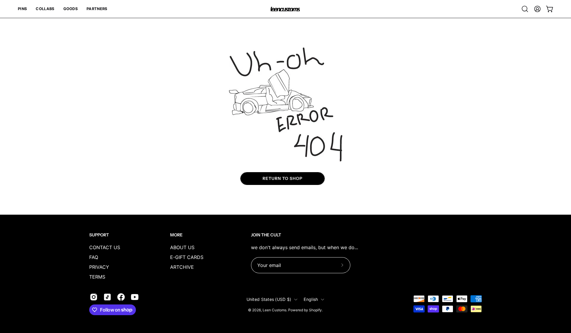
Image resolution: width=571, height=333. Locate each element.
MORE (176, 235)
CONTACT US (104, 247)
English (311, 299)
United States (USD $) (269, 299)
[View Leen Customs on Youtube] (134, 297)
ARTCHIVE (182, 267)
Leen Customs (274, 310)
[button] (22, 9)
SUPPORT (99, 235)
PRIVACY (99, 267)
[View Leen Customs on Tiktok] (107, 297)
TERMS (97, 277)
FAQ (93, 257)
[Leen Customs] (285, 9)
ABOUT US (182, 247)
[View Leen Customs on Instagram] (93, 297)
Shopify (315, 310)
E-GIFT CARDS (186, 257)
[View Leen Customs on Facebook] (121, 297)
